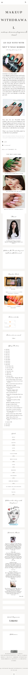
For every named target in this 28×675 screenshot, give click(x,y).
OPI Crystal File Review (11, 392)
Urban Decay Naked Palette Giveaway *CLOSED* (14, 292)
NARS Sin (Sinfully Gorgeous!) (13, 402)
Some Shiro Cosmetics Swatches (13, 409)
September (9, 371)
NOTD (5, 142)
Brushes (13, 470)
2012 (7, 362)
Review (14, 442)
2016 (7, 356)
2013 (7, 361)
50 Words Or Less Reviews (13, 486)
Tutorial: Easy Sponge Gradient (14, 307)
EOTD (13, 448)
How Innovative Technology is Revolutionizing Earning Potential (13, 554)
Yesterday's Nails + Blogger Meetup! (14, 377)
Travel (14, 492)
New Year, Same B (9, 572)
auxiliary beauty (13, 562)
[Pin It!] (12, 149)
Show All (21, 596)
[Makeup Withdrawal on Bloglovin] (13, 515)
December (9, 366)
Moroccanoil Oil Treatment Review (14, 383)
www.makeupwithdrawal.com (10, 655)
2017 (7, 354)
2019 (7, 351)
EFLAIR (15, 670)
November (9, 367)
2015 (7, 357)
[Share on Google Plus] (14, 149)
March (8, 374)
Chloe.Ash (13, 552)
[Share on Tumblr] (16, 149)
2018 (7, 352)
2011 (7, 364)
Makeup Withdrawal (14, 19)
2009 (7, 425)
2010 (7, 424)
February (9, 376)
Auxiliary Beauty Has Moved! (12, 563)
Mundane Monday (13, 481)
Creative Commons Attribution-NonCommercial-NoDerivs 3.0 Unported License (14, 658)
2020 (7, 349)
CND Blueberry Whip (11, 385)
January (8, 421)
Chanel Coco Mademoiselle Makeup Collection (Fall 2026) (13, 544)
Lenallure (13, 536)
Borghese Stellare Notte (11, 404)
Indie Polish (13, 459)
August (8, 372)
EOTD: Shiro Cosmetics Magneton (14, 407)
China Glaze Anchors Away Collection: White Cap (12, 390)
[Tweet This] (10, 149)
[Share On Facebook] (8, 149)
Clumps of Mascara (13, 571)
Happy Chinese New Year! (12, 417)
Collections (13, 453)
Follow (13, 338)
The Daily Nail (13, 581)
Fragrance (14, 475)
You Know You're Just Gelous (12, 405)
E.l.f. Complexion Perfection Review (14, 288)
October (9, 369)
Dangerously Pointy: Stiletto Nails (14, 413)
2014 (7, 359)
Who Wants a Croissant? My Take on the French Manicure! (13, 589)
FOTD (13, 464)
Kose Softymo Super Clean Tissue (14, 379)
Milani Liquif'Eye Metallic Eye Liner (14, 415)
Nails (13, 437)
